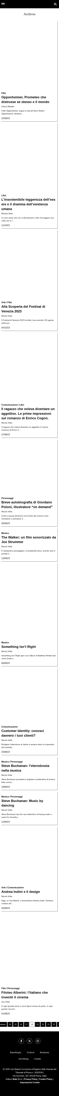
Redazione (44, 1052)
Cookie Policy (45, 1079)
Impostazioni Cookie (30, 1082)
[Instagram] (37, 1041)
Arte (3, 302)
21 (48, 1024)
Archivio (30, 1052)
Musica (5, 533)
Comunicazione (9, 405)
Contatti (37, 1059)
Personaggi (7, 498)
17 (26, 1024)
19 (37, 1024)
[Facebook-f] (21, 1041)
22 (54, 1024)
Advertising (23, 1059)
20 (43, 1024)
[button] (55, 4)
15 (15, 1024)
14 (10, 1024)
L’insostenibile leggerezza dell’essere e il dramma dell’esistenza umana (28, 204)
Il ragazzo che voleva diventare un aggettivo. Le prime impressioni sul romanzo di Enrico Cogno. (28, 413)
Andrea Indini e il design (20, 892)
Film (3, 93)
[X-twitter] (29, 1041)
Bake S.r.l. (17, 1079)
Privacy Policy (30, 1079)
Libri (3, 195)
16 (21, 1024)
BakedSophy (15, 1052)
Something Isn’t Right (18, 647)
